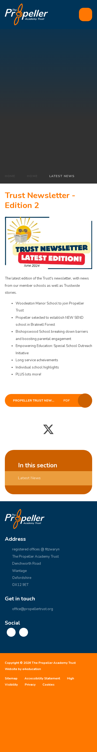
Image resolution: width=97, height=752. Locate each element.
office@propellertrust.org (32, 609)
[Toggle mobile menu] (85, 14)
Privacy (30, 684)
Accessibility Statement (42, 678)
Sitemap (11, 678)
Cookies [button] (48, 684)
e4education (31, 669)
